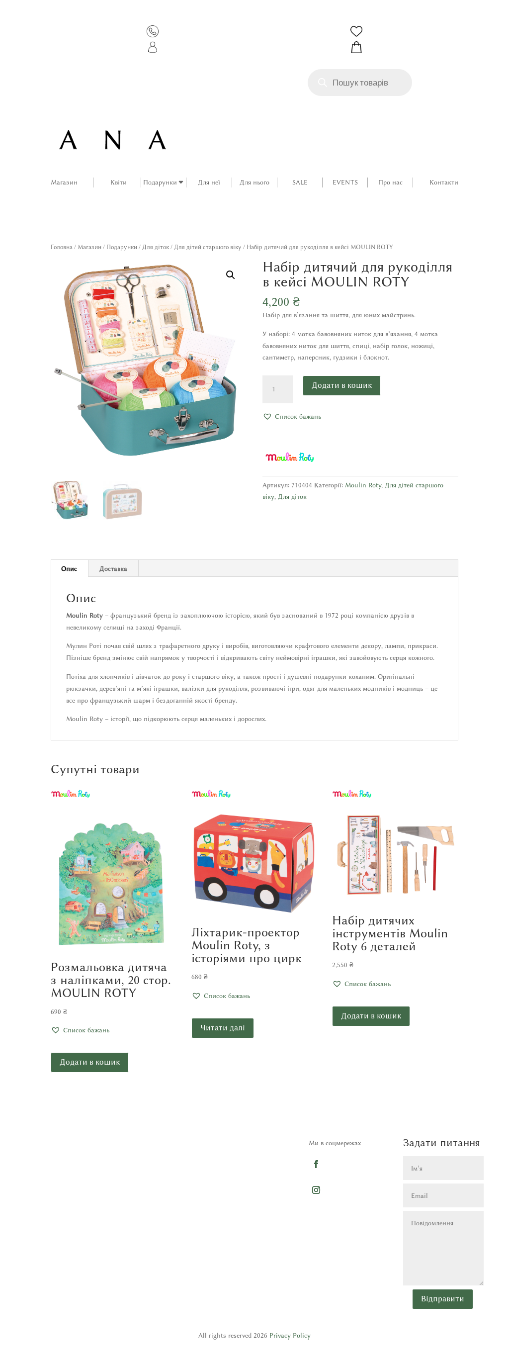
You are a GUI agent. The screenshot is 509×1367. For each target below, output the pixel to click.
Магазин (64, 182)
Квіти (118, 182)
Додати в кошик (342, 385)
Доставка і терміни (54, 1161)
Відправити (442, 1298)
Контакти (443, 182)
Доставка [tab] (113, 568)
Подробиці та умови (55, 1192)
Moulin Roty (363, 485)
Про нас (390, 182)
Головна (62, 247)
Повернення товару (54, 1208)
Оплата (36, 1177)
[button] (231, 275)
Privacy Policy (290, 1335)
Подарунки (160, 182)
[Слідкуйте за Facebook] (316, 1163)
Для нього (254, 182)
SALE (300, 182)
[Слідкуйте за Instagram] (316, 1189)
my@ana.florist (242, 1232)
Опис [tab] (69, 568)
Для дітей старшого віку (208, 247)
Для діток (155, 247)
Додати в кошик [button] (90, 1062)
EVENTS (345, 182)
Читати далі (222, 1027)
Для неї (209, 182)
